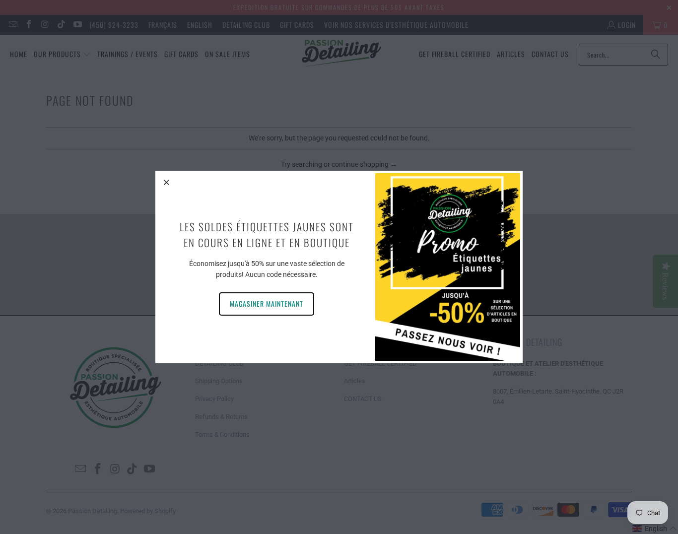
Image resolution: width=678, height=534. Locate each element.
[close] (167, 182)
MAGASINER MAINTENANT (266, 303)
